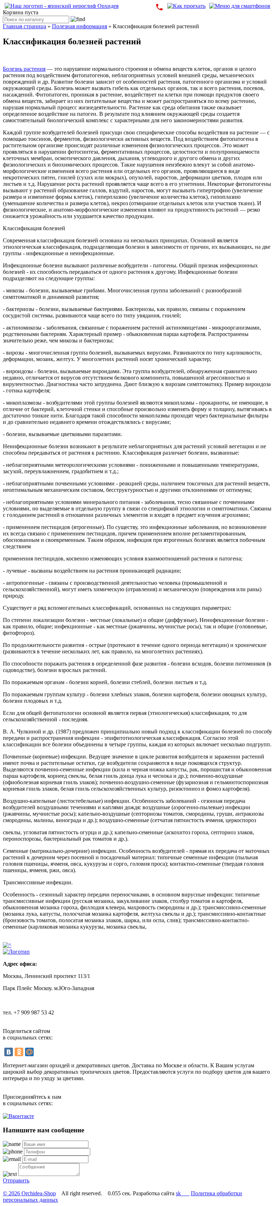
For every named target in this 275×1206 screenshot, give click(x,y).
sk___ (182, 1193)
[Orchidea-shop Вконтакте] (18, 1116)
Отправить (16, 1180)
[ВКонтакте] (8, 1052)
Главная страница (24, 26)
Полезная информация (79, 26)
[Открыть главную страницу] (62, 6)
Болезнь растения (24, 69)
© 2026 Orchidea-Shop (29, 1193)
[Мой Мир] (29, 1052)
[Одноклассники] (19, 1052)
